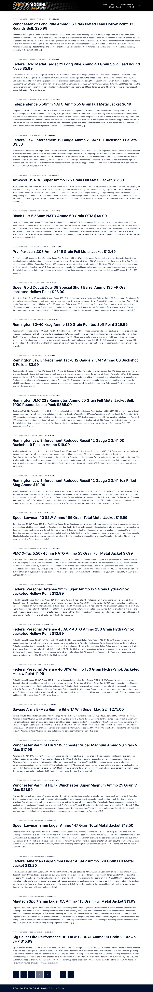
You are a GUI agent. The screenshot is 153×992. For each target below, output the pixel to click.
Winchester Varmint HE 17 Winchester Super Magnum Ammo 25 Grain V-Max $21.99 (75, 787)
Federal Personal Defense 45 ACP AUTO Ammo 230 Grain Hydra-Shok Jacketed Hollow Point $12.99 (73, 631)
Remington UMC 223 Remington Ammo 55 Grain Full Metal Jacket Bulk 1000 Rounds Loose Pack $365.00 (73, 402)
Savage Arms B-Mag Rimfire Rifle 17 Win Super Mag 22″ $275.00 (68, 709)
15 (63, 974)
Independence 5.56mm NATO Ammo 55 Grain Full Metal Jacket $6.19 (72, 104)
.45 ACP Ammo (35, 624)
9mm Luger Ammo (37, 584)
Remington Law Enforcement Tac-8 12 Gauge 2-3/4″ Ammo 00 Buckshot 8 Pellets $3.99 (75, 362)
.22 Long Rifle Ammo (38, 19)
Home (105, 4)
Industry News (125, 4)
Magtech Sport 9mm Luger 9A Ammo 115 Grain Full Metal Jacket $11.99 (74, 901)
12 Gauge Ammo (36, 135)
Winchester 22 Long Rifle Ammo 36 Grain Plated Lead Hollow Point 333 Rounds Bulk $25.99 (74, 26)
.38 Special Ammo (37, 282)
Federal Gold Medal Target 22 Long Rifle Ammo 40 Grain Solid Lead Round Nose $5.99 (76, 66)
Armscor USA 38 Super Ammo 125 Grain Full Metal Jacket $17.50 (68, 180)
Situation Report (115, 7)
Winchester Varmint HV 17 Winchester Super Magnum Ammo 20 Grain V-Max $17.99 (76, 747)
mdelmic (55, 19)
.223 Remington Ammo (39, 99)
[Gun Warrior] (50, 5)
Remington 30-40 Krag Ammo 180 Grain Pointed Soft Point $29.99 (70, 324)
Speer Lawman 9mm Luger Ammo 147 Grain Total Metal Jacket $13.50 (73, 825)
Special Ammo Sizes (38, 175)
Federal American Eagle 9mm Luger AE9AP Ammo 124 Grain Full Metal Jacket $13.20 (73, 863)
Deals (112, 4)
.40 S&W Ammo (35, 512)
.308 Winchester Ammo (39, 246)
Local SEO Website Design (52, 988)
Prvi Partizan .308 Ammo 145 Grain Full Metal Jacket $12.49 (64, 251)
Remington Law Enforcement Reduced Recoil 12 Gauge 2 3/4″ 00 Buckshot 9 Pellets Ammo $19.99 (68, 442)
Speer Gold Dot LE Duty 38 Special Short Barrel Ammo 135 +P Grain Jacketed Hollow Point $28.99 (71, 289)
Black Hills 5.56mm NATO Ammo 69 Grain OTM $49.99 (60, 216)
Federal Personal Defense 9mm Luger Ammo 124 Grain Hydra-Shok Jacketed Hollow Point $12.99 (71, 591)
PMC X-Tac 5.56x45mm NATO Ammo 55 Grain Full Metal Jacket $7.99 (73, 553)
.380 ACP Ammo (36, 932)
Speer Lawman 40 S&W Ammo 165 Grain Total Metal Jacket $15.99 (70, 517)
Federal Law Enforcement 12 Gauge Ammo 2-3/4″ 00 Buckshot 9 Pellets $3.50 (75, 142)
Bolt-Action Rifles (38, 704)
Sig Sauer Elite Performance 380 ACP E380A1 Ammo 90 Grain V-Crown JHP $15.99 (74, 939)
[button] (139, 6)
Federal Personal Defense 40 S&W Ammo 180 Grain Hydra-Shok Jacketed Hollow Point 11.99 (76, 671)
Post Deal (130, 7)
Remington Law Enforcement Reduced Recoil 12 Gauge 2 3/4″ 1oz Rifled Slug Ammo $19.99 (74, 482)
